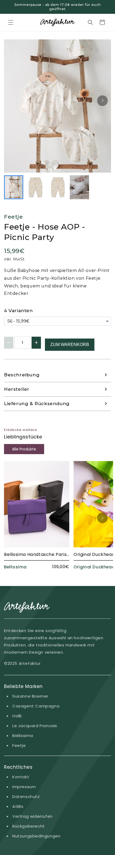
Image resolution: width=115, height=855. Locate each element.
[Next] (102, 100)
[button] (11, 22)
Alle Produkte (24, 449)
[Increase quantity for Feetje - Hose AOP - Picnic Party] (36, 343)
